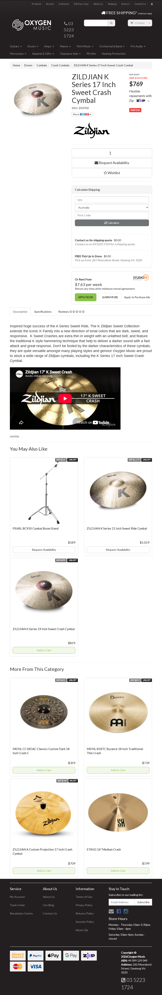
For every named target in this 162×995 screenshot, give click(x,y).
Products (36, 3)
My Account (17, 896)
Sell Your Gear (81, 3)
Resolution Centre (21, 913)
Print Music (84, 46)
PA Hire (91, 53)
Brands (50, 3)
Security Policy (85, 921)
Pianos (64, 46)
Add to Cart (44, 650)
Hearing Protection (113, 53)
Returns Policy (85, 913)
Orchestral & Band (111, 46)
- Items (139, 23)
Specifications (43, 311)
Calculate (113, 222)
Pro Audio (137, 46)
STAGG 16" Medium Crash (104, 849)
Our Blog (48, 905)
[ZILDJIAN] (112, 130)
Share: (76, 114)
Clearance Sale (69, 53)
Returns (125, 3)
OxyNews (64, 3)
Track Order (17, 905)
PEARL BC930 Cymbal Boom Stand (35, 528)
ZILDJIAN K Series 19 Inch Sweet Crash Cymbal (44, 629)
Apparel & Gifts (42, 53)
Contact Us (140, 3)
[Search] (111, 23)
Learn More (110, 297)
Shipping (112, 3)
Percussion (17, 53)
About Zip (82, 930)
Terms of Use (84, 896)
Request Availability (113, 162)
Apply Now (85, 297)
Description (20, 311)
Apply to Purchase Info (137, 297)
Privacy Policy (84, 905)
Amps (48, 46)
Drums (32, 46)
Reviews (63, 311)
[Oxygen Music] (31, 23)
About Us (98, 3)
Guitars (15, 46)
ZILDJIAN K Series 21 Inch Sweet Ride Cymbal (117, 528)
